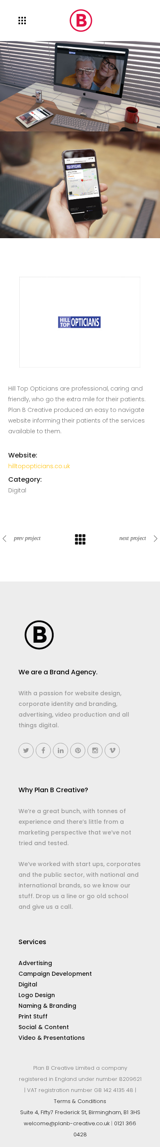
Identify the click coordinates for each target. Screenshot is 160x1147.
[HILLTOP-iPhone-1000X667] (80, 184)
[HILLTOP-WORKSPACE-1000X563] (80, 86)
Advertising (35, 963)
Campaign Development (55, 974)
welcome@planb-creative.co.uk (67, 1123)
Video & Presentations (51, 1038)
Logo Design (36, 995)
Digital (27, 984)
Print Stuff (33, 1016)
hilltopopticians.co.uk (39, 466)
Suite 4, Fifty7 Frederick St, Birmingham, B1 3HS (80, 1112)
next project (132, 538)
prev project (27, 538)
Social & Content (43, 1027)
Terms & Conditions (80, 1101)
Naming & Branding (47, 1006)
